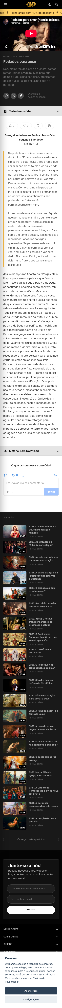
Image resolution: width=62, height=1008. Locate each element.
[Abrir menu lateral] (5, 4)
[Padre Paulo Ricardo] (31, 4)
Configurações (31, 999)
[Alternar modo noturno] (49, 4)
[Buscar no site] (56, 4)
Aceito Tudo (31, 991)
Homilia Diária (10, 57)
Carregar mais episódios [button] (31, 839)
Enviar (31, 910)
